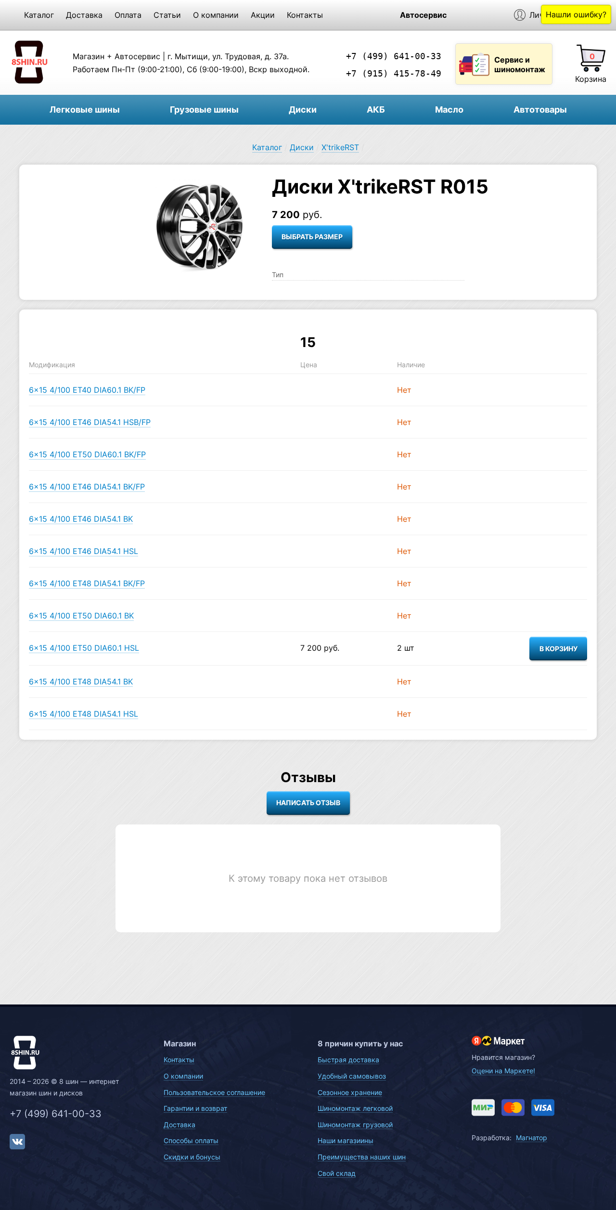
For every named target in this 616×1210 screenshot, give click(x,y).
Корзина (590, 79)
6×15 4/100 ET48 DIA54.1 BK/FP (87, 583)
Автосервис (423, 15)
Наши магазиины (345, 1140)
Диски (303, 109)
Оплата (128, 15)
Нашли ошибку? (576, 14)
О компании (216, 15)
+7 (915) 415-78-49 (393, 73)
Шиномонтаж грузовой (355, 1124)
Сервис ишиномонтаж (519, 64)
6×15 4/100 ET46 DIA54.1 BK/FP (87, 486)
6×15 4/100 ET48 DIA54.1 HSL (83, 714)
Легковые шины (85, 109)
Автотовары (540, 109)
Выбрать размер (312, 236)
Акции (263, 15)
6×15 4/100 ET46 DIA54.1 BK (81, 519)
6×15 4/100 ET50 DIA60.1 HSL (84, 648)
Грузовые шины (204, 109)
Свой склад (337, 1173)
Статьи (167, 15)
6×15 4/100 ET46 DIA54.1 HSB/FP (90, 422)
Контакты (305, 15)
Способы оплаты (191, 1140)
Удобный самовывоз (352, 1076)
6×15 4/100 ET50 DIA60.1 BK (81, 615)
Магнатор (531, 1137)
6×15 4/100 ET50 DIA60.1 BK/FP (87, 454)
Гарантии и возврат (195, 1108)
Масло (449, 109)
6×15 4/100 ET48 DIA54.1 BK (81, 681)
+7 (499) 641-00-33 (393, 56)
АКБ (376, 109)
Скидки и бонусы (192, 1157)
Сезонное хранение (350, 1092)
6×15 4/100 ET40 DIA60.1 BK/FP (87, 390)
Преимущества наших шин (362, 1157)
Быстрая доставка (348, 1060)
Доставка (84, 15)
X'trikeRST (340, 147)
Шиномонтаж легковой (355, 1108)
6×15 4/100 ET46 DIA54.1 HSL (83, 551)
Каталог (39, 15)
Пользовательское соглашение (214, 1092)
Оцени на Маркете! (503, 1071)
